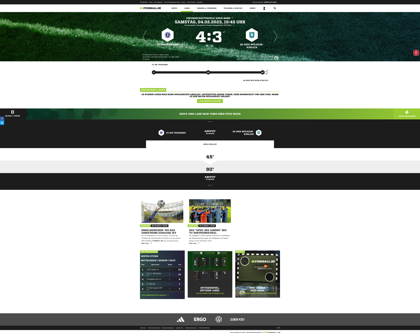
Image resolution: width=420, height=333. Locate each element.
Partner (184, 2)
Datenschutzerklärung (154, 328)
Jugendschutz (179, 328)
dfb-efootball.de (158, 2)
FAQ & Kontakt (191, 2)
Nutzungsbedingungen (168, 328)
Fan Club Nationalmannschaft (172, 2)
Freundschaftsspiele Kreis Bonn (208, 18)
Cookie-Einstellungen (204, 328)
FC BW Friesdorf (167, 44)
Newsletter (200, 2)
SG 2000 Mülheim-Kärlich (252, 46)
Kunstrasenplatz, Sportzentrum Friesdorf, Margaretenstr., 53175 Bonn (208, 25)
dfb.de (151, 2)
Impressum (143, 328)
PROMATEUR (144, 2)
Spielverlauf (210, 144)
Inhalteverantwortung (190, 328)
